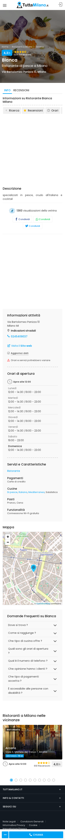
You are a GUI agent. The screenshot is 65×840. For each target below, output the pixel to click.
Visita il (21, 346)
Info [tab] (7, 90)
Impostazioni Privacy (15, 828)
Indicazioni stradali (23, 330)
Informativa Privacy (14, 825)
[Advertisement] (32, 149)
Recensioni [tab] (21, 90)
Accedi (60, 5)
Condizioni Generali (32, 821)
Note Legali (9, 821)
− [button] (8, 542)
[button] (11, 780)
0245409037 (19, 336)
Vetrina (40, 46)
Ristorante (13, 471)
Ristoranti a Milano (22, 46)
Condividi (24, 219)
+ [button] (8, 536)
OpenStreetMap (43, 603)
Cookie (33, 825)
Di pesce (12, 492)
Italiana (23, 492)
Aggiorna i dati (19, 353)
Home (5, 46)
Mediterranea (36, 492)
